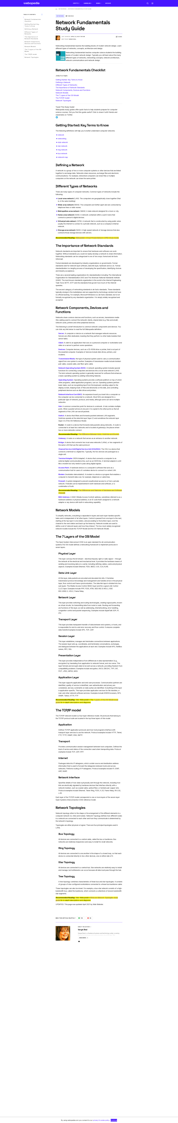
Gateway (62, 438)
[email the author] (79, 941)
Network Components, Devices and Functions (73, 90)
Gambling (87, 3)
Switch (61, 416)
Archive (108, 3)
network (61, 135)
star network (62, 146)
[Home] (56, 9)
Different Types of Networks (66, 85)
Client (60, 343)
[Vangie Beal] (58, 36)
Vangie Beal (72, 39)
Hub (60, 406)
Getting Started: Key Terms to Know (69, 80)
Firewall (61, 481)
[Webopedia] (31, 3)
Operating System (65, 380)
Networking (62, 8)
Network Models (30, 46)
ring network (62, 150)
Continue (114, 1120)
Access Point (63, 468)
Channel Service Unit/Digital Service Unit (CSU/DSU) (79, 449)
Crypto (75, 3)
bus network (62, 153)
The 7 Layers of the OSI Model (67, 95)
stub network (63, 142)
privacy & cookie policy (101, 1120)
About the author (84, 927)
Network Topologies (32, 57)
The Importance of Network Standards (70, 88)
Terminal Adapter (65, 458)
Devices (61, 349)
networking (62, 139)
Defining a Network (31, 29)
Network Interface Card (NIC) (70, 394)
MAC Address (64, 497)
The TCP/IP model (31, 54)
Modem (61, 474)
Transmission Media (66, 359)
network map (63, 157)
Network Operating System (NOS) (72, 368)
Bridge (61, 442)
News (98, 3)
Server (61, 333)
